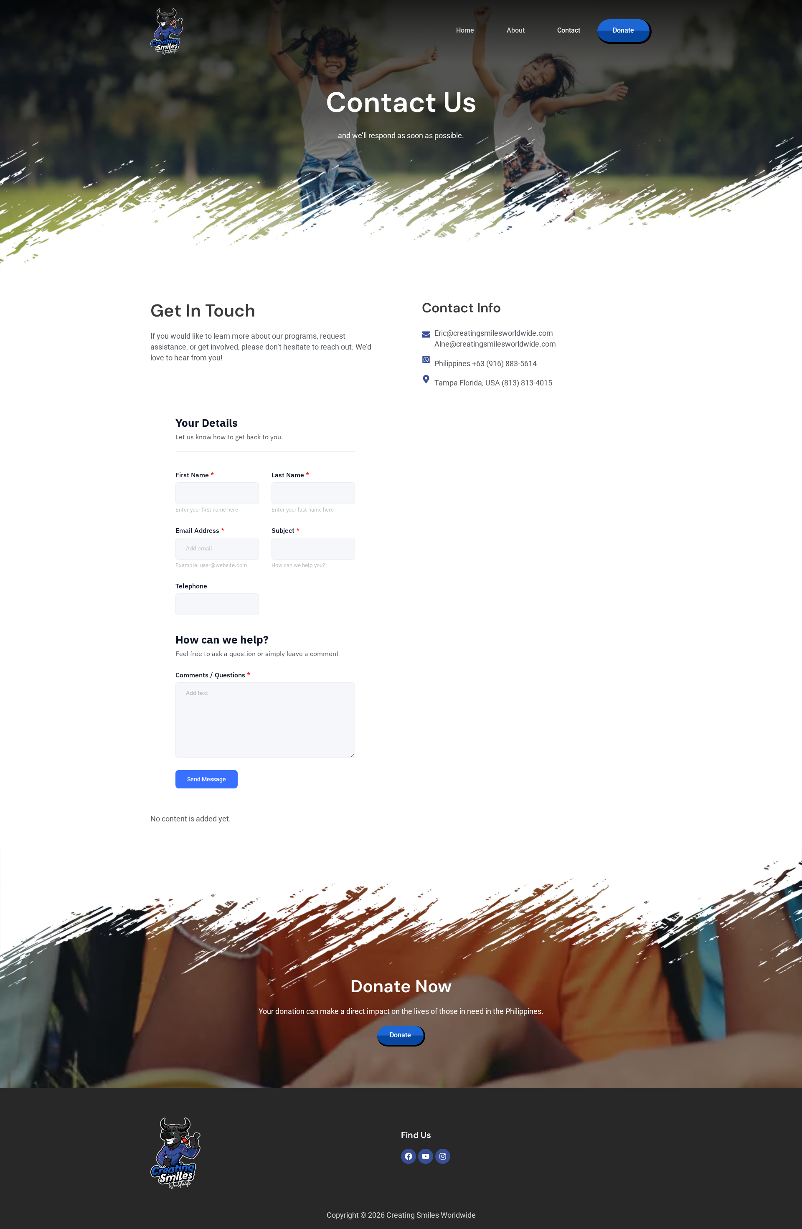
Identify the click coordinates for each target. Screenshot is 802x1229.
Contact (568, 30)
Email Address (199, 530)
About (516, 30)
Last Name (290, 475)
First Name (194, 475)
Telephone (191, 586)
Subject (285, 530)
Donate (623, 30)
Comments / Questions (212, 675)
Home (465, 30)
